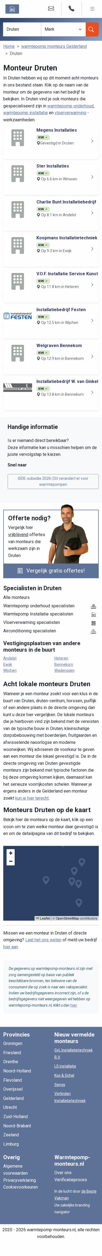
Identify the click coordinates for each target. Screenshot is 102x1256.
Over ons (63, 1172)
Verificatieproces (70, 1179)
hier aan (10, 946)
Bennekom (63, 664)
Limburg (11, 1144)
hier (73, 1005)
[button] (46, 880)
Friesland (12, 1052)
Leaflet (44, 918)
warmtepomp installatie (25, 112)
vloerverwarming (70, 112)
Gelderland (13, 1098)
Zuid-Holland (15, 1116)
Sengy (59, 1084)
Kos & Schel (64, 1075)
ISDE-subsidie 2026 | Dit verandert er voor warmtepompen (53, 481)
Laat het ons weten (43, 939)
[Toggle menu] (92, 9)
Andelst (10, 658)
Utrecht (10, 1107)
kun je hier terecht (32, 798)
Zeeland (11, 1134)
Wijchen (10, 670)
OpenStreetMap (67, 918)
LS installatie (65, 1066)
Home (9, 46)
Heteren (61, 658)
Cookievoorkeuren (20, 1187)
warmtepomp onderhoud (70, 106)
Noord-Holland (17, 1071)
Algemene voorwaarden (15, 1170)
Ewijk (7, 664)
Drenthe (10, 1061)
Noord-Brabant (17, 1125)
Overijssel (13, 1089)
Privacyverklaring (19, 1180)
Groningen (12, 1043)
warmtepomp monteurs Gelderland (54, 46)
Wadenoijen (64, 670)
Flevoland (12, 1080)
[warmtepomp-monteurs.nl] (13, 9)
